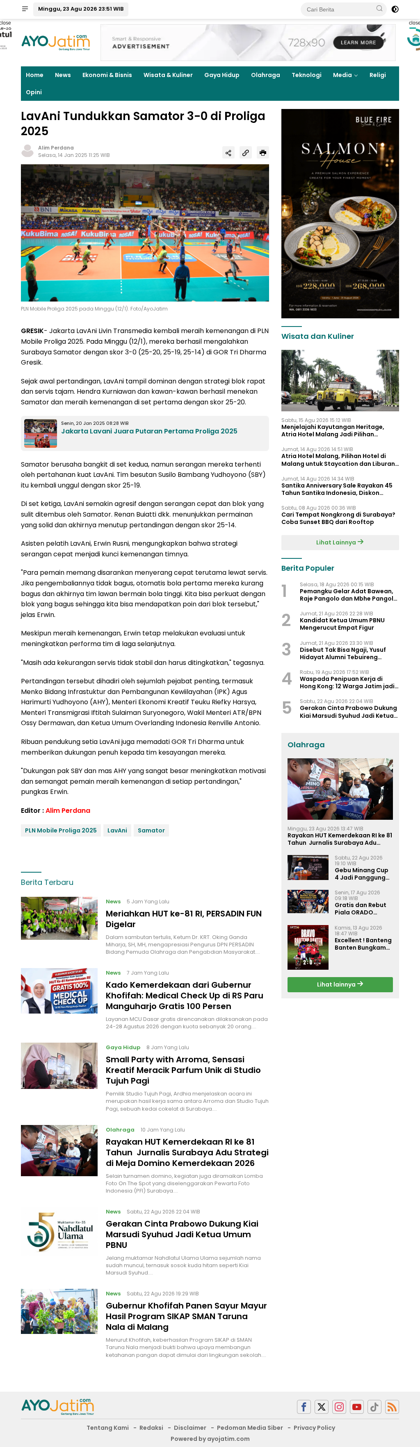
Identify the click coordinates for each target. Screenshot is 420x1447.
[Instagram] (339, 1407)
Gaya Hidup (222, 75)
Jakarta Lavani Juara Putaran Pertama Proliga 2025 (149, 431)
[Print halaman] (263, 152)
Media (342, 75)
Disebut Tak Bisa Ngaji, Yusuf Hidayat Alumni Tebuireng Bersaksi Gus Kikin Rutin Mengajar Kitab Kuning (343, 653)
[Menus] (25, 9)
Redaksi (151, 1428)
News (63, 75)
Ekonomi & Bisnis (107, 75)
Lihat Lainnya (336, 542)
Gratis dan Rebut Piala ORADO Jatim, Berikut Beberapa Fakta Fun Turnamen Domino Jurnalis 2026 (360, 908)
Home (34, 75)
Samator (151, 830)
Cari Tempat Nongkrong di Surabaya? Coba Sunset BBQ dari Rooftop (338, 518)
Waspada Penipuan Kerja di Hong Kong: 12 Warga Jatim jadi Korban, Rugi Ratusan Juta (347, 682)
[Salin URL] (246, 152)
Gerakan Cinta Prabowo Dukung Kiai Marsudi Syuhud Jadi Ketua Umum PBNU (182, 1234)
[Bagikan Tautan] (228, 152)
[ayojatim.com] (58, 1406)
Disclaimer (190, 1428)
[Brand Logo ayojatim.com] (56, 42)
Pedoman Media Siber (250, 1428)
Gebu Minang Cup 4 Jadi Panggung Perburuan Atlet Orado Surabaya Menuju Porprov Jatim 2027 (361, 873)
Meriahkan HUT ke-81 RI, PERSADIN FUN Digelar (184, 919)
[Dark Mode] (395, 9)
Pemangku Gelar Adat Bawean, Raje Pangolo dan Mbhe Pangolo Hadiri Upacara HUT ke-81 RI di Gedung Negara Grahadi (348, 594)
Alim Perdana (56, 147)
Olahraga (265, 75)
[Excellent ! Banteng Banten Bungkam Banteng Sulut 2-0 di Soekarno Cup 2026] (308, 947)
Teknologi (307, 75)
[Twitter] (322, 1407)
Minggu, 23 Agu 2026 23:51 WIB (80, 9)
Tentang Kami (108, 1428)
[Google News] (374, 1407)
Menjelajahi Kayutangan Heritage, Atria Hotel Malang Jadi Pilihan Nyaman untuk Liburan (332, 430)
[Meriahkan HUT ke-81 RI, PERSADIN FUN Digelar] (59, 926)
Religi (378, 75)
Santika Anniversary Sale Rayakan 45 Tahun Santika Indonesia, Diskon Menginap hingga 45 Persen (337, 489)
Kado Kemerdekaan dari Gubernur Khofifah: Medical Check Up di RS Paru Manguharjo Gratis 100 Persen (184, 995)
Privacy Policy (314, 1428)
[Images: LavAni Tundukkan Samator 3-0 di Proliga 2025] (145, 233)
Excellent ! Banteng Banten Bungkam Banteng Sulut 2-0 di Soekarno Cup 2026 (363, 944)
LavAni (117, 830)
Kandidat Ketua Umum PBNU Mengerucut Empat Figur (342, 624)
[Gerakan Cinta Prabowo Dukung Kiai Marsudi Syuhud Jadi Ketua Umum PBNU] (59, 1242)
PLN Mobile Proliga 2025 (61, 830)
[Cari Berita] (379, 9)
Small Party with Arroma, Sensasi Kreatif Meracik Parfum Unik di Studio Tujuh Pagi (183, 1070)
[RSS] (392, 1407)
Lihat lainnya (337, 984)
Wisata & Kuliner (168, 75)
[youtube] (357, 1407)
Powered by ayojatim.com (210, 1439)
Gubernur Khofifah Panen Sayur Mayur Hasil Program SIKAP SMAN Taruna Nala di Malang (186, 1316)
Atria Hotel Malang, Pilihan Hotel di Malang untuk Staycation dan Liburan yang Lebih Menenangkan (338, 459)
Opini (34, 92)
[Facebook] (304, 1407)
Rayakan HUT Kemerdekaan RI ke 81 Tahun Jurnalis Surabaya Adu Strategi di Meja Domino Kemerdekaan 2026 (187, 1152)
